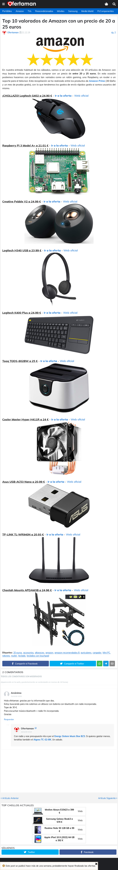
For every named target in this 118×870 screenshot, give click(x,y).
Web (80, 811)
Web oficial (81, 95)
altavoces (39, 653)
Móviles (60, 11)
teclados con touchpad (38, 656)
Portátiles (7, 11)
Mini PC (106, 653)
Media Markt (87, 11)
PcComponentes (105, 11)
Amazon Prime (97, 80)
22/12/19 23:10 (26, 732)
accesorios (28, 653)
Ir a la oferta (63, 95)
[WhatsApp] (99, 663)
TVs (29, 11)
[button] (3, 4)
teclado (22, 656)
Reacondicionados (44, 11)
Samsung (72, 11)
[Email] (112, 663)
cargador (97, 653)
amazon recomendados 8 (67, 653)
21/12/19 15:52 (16, 696)
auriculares (86, 653)
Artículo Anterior (10, 798)
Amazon (20, 11)
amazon (49, 653)
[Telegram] (106, 663)
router (14, 656)
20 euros (17, 653)
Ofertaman (27, 728)
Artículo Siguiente (107, 798)
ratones (6, 656)
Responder (9, 719)
